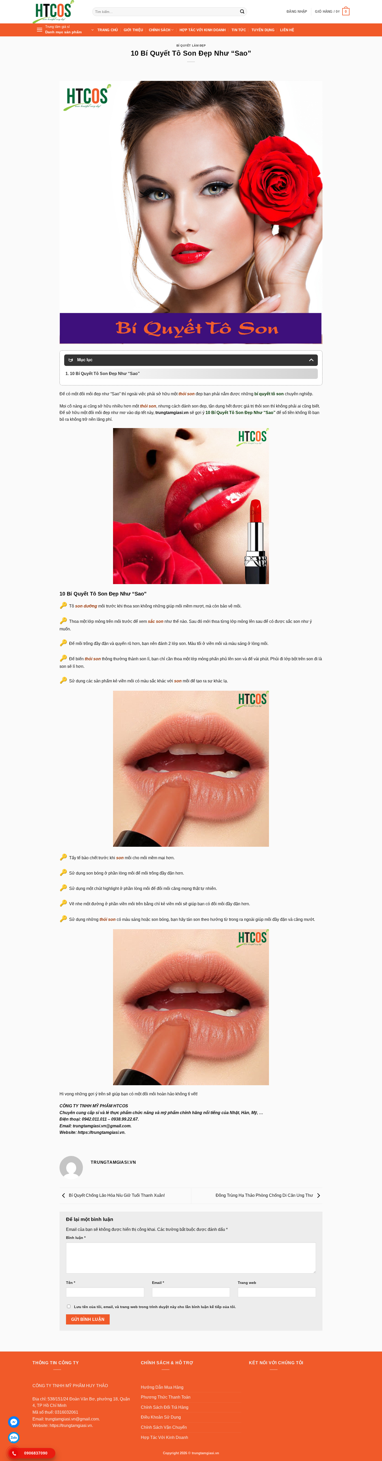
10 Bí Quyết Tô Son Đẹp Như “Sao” (240, 412)
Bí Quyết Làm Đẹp (191, 45)
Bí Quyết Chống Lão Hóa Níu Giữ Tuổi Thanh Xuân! (116, 1195)
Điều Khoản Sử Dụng (161, 1417)
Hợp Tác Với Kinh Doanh (203, 30)
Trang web (247, 1283)
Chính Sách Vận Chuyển (164, 1427)
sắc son (155, 621)
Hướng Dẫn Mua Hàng (162, 1387)
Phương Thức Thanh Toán (165, 1397)
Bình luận (75, 1238)
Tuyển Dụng (263, 30)
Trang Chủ (107, 30)
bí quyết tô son (269, 394)
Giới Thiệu (133, 30)
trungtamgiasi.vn (172, 412)
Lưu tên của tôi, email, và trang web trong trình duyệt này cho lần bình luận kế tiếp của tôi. (155, 1307)
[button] (297, 12)
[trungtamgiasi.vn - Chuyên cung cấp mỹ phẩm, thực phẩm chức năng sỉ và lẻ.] (58, 11)
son (178, 681)
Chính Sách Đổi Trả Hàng (164, 1407)
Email (158, 1283)
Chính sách (159, 30)
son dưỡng (86, 606)
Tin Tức (239, 30)
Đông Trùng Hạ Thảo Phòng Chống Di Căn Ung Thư (265, 1195)
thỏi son (186, 394)
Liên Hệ (287, 30)
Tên (70, 1283)
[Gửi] (242, 11)
